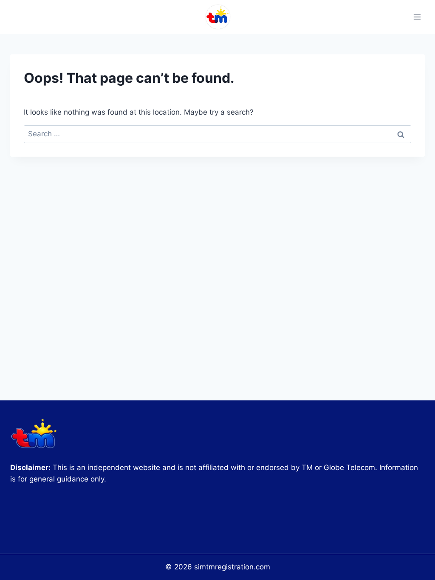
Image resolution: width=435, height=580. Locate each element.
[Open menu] (417, 16)
